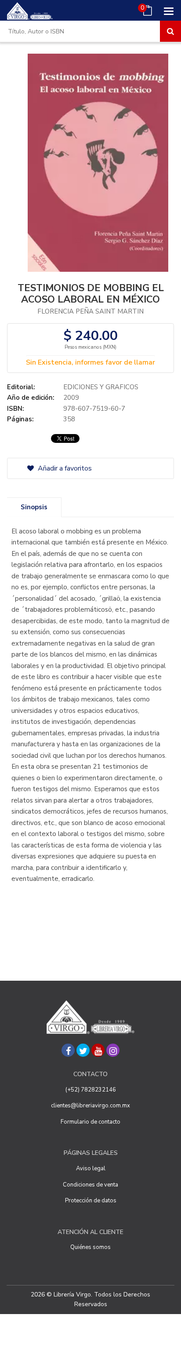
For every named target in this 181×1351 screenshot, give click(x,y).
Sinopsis (34, 507)
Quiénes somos (90, 1247)
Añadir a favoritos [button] (64, 468)
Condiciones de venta (90, 1185)
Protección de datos (90, 1201)
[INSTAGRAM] (112, 1050)
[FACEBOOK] (68, 1050)
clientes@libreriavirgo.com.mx (90, 1106)
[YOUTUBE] (98, 1050)
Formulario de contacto (90, 1122)
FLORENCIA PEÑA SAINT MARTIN (90, 311)
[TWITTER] (83, 1050)
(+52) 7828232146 (90, 1090)
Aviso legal (90, 1168)
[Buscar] (170, 31)
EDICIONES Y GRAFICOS (100, 387)
